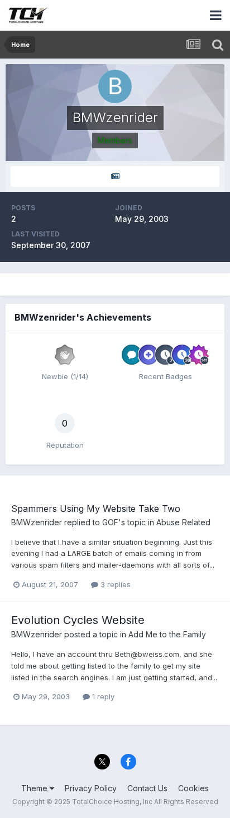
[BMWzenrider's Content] (115, 176)
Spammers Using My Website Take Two (95, 508)
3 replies (114, 584)
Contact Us (147, 788)
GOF (110, 522)
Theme (35, 788)
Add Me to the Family (167, 634)
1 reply (102, 696)
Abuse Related (183, 522)
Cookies (193, 788)
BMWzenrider (36, 522)
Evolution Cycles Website (78, 620)
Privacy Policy (91, 788)
